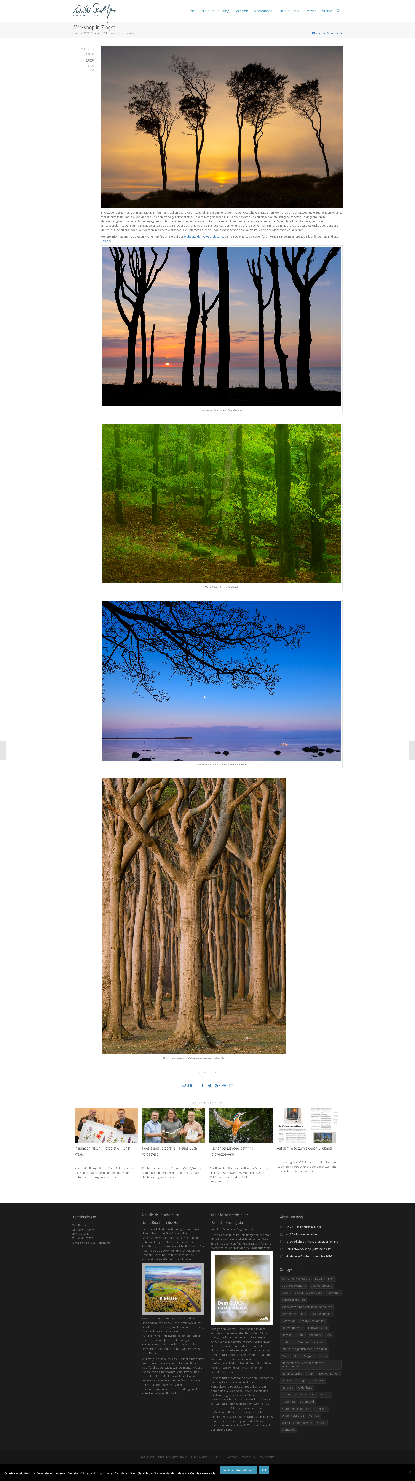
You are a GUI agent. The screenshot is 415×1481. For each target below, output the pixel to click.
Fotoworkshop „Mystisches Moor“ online (312, 1241)
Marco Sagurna (305, 1356)
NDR (310, 1373)
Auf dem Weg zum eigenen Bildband (304, 1148)
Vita (297, 10)
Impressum (248, 1457)
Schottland (307, 1401)
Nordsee (287, 1387)
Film (303, 1314)
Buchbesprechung (294, 1286)
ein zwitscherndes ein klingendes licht (307, 1307)
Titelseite (321, 1409)
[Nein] (409, 1472)
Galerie (105, 241)
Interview (315, 1335)
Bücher (283, 10)
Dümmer (334, 1292)
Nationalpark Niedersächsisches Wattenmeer (303, 1364)
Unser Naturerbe (293, 1416)
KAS (328, 1335)
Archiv (327, 10)
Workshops (262, 10)
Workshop (288, 1430)
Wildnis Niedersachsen (297, 1423)
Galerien (241, 10)
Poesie (325, 1394)
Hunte (300, 1335)
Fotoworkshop (317, 1328)
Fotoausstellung (321, 1314)
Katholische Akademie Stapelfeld (303, 1342)
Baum (319, 1278)
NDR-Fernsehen (328, 1373)
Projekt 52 (288, 1401)
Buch (331, 1278)
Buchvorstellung (321, 1286)
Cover (286, 1292)
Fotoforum (288, 1321)
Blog (225, 10)
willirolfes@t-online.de (329, 33)
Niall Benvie (316, 1380)
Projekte (208, 10)
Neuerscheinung (293, 1380)
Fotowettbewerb (292, 1328)
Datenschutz (266, 1457)
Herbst (286, 1335)
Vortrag (314, 1416)
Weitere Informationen (238, 1470)
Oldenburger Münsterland (299, 1394)
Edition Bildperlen (293, 1300)
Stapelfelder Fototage (296, 1409)
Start (192, 10)
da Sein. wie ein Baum (309, 1292)
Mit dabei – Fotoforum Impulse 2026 (309, 1256)
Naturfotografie (292, 1373)
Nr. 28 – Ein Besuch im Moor (303, 1227)
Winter (321, 1423)
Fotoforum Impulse (312, 1321)
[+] (106, 1125)
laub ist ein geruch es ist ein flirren (304, 1349)
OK (264, 1470)
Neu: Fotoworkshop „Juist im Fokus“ (308, 1249)
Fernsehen (289, 1314)
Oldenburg (305, 1387)
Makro (286, 1356)
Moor (323, 1356)
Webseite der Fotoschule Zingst (204, 236)
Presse (311, 10)
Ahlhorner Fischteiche (296, 1278)
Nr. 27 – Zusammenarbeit (302, 1234)
